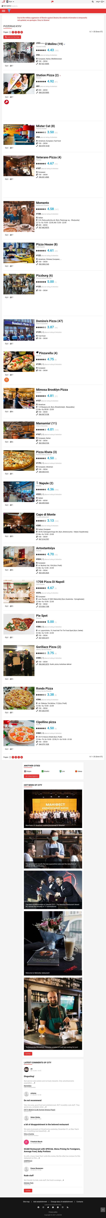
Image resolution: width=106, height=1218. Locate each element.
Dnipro (28, 771)
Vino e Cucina (29, 1134)
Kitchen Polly (28, 1183)
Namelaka (27, 1086)
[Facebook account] (38, 1207)
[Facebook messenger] (53, 1207)
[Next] (18, 32)
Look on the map (13, 37)
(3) (46, 452)
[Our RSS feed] (67, 1207)
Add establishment (40, 1202)
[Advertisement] (53, 112)
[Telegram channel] (58, 1207)
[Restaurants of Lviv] (60, 771)
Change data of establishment (62, 1202)
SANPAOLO (28, 1161)
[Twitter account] (48, 1207)
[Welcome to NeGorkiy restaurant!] (53, 975)
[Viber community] (62, 1207)
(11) (46, 423)
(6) (44, 275)
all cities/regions (32, 776)
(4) (48, 157)
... (33, 1083)
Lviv (63, 771)
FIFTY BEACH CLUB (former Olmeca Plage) (39, 1110)
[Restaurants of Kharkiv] (42, 771)
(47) (49, 321)
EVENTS (14, 6)
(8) (45, 126)
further (28, 1054)
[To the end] (21, 32)
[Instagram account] (43, 1207)
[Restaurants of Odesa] (76, 771)
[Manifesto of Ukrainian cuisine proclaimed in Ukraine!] (53, 827)
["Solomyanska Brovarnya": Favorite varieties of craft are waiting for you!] (53, 1049)
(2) (47, 75)
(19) (54, 44)
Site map (26, 1202)
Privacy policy (53, 1212)
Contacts (79, 1202)
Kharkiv (46, 771)
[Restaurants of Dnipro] (25, 771)
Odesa (79, 771)
